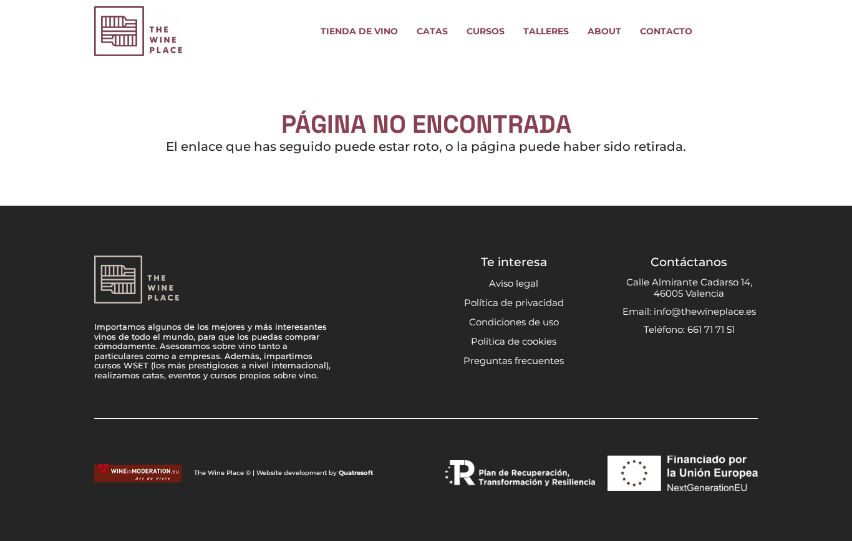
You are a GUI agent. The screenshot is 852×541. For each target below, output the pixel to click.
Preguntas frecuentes (513, 360)
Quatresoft (356, 473)
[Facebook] (677, 362)
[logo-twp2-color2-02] (138, 31)
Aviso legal (513, 283)
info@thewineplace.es (705, 311)
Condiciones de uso (514, 322)
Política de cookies (513, 341)
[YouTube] (701, 362)
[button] (405, 31)
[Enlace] (716, 31)
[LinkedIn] (725, 362)
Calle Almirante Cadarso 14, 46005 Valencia (689, 287)
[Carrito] (744, 31)
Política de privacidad (514, 303)
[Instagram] (653, 363)
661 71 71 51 (711, 329)
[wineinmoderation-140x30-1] (138, 473)
